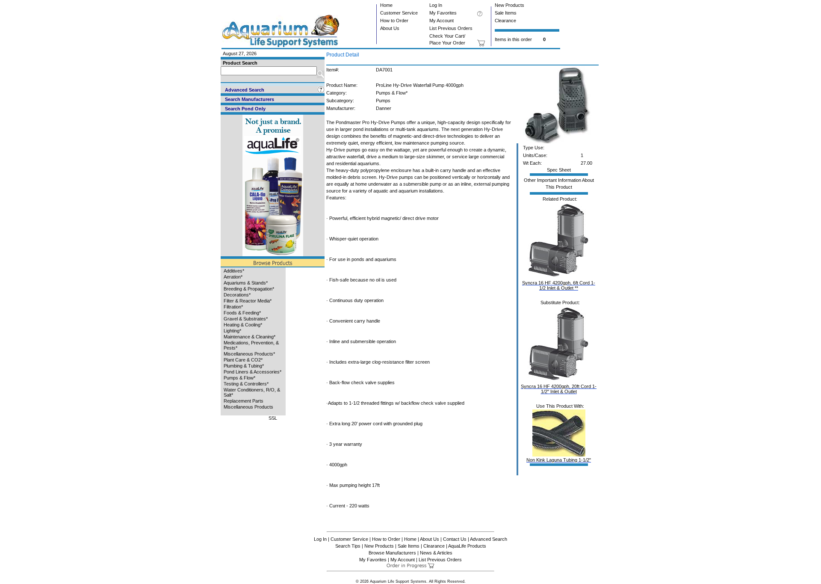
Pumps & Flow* (239, 377)
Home (386, 5)
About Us (389, 28)
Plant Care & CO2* (243, 359)
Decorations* (237, 294)
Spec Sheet (559, 169)
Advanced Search (488, 539)
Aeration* (233, 276)
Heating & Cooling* (243, 324)
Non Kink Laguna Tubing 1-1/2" (558, 459)
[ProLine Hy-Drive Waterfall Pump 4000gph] (557, 141)
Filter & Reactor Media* (248, 300)
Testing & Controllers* (246, 383)
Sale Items (506, 12)
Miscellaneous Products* (249, 353)
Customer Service (399, 12)
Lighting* (232, 330)
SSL (273, 418)
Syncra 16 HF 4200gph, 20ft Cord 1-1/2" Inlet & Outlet (559, 389)
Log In (435, 5)
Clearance (505, 20)
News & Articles (436, 552)
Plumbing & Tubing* (244, 365)
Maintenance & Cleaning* (249, 336)
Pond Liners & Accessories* (252, 371)
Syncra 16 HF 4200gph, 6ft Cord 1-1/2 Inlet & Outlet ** (558, 285)
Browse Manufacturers (392, 552)
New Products (509, 5)
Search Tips (347, 545)
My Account (441, 20)
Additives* (234, 270)
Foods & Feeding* (242, 312)
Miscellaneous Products (248, 406)
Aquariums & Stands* (246, 282)
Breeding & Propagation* (249, 288)
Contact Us (455, 539)
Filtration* (233, 306)
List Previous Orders (451, 28)
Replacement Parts (243, 400)
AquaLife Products (467, 545)
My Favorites (443, 12)
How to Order (394, 20)
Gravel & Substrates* (246, 318)
